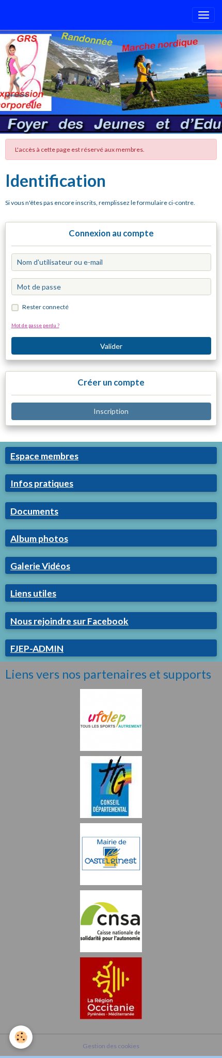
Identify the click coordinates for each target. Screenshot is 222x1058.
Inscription (111, 411)
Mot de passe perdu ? (35, 325)
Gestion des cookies (111, 1046)
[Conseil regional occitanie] (111, 987)
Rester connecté (45, 307)
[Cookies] (21, 1037)
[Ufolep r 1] (111, 719)
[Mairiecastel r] (111, 853)
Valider (111, 346)
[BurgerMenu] (203, 15)
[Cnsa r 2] (111, 920)
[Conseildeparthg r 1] (111, 786)
